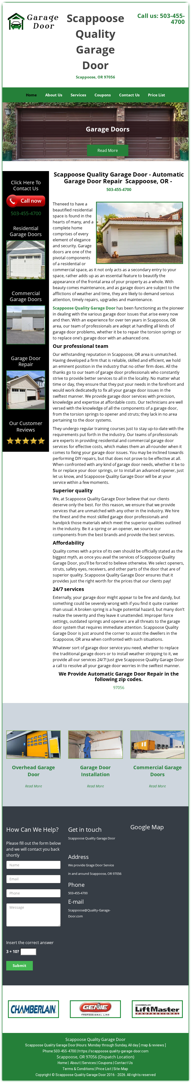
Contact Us (129, 94)
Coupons (103, 94)
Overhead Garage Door (33, 771)
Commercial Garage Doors (157, 771)
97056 (118, 687)
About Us (53, 94)
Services (78, 94)
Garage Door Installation (95, 771)
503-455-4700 (172, 18)
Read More (107, 150)
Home (31, 94)
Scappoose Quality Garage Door (84, 308)
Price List (156, 94)
